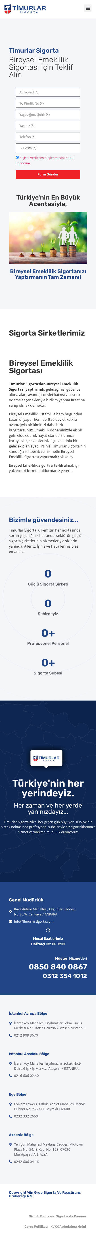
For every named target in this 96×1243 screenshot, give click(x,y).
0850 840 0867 (58, 966)
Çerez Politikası (36, 1227)
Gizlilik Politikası (41, 1216)
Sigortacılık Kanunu (71, 1216)
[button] (88, 8)
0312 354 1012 (65, 976)
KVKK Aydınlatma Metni (68, 1227)
